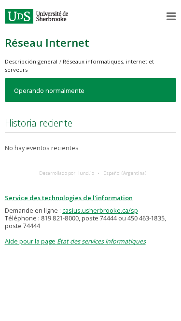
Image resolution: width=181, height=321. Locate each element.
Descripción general (31, 61)
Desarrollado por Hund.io (66, 173)
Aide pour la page (75, 241)
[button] (171, 16)
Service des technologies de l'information (69, 197)
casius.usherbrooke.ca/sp (100, 210)
